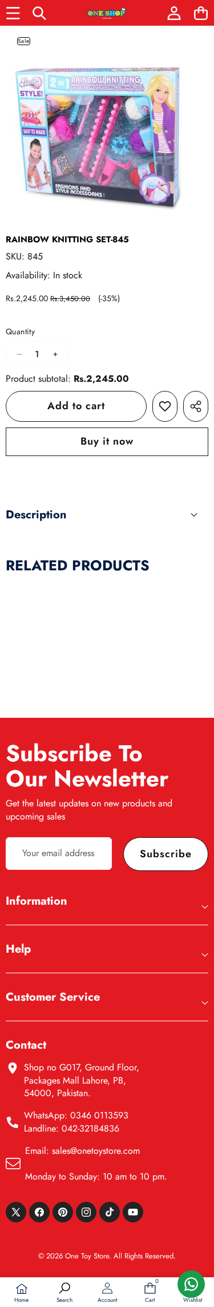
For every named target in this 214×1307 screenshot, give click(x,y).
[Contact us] (191, 1284)
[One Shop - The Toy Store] (107, 13)
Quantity (20, 331)
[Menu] (13, 13)
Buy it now (107, 441)
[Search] (40, 13)
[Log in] (174, 13)
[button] (200, 13)
